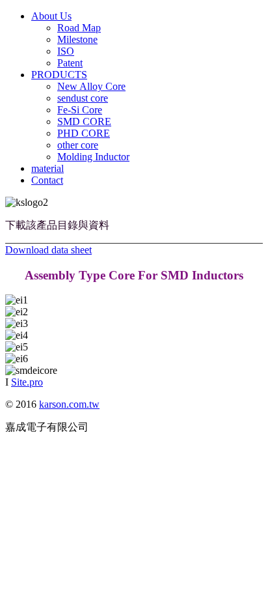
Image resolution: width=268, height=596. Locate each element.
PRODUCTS (59, 74)
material (47, 168)
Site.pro (27, 382)
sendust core (82, 98)
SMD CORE (84, 121)
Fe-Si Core (79, 109)
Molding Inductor (93, 156)
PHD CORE (83, 133)
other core (77, 144)
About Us (51, 15)
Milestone (77, 39)
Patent (70, 62)
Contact (47, 180)
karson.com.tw (69, 404)
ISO (65, 51)
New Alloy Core (91, 86)
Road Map (79, 27)
